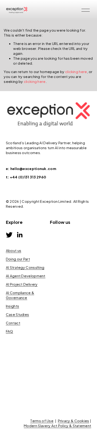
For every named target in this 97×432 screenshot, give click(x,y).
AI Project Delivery (22, 284)
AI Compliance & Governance (20, 295)
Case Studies (17, 314)
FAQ (9, 331)
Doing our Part (18, 259)
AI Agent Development (25, 275)
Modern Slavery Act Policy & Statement (57, 425)
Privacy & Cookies (73, 420)
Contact (13, 323)
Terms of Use (41, 420)
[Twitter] (9, 235)
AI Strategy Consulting (25, 267)
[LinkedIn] (19, 235)
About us (13, 250)
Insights (12, 306)
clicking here (76, 71)
